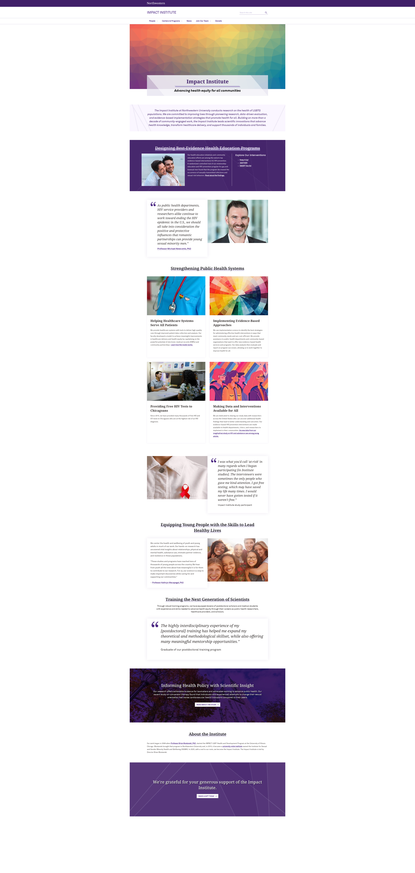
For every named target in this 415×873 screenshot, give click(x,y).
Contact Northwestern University (252, 863)
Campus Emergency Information (251, 856)
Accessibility (175, 870)
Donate (218, 21)
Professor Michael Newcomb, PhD (174, 249)
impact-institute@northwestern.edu (161, 866)
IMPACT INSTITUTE (161, 12)
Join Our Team (202, 21)
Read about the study (206, 705)
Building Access (245, 853)
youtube (212, 854)
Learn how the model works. (182, 345)
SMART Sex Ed (245, 166)
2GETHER (243, 163)
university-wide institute (232, 746)
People (152, 21)
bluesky (206, 854)
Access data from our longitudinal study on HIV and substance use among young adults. (236, 433)
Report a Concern (213, 870)
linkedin (196, 854)
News (189, 21)
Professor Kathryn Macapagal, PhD (168, 583)
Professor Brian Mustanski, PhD (183, 743)
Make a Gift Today (206, 796)
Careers (243, 859)
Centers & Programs (171, 21)
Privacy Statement (198, 870)
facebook (217, 854)
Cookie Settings (226, 870)
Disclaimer (186, 870)
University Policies (246, 866)
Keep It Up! (244, 160)
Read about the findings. (215, 175)
